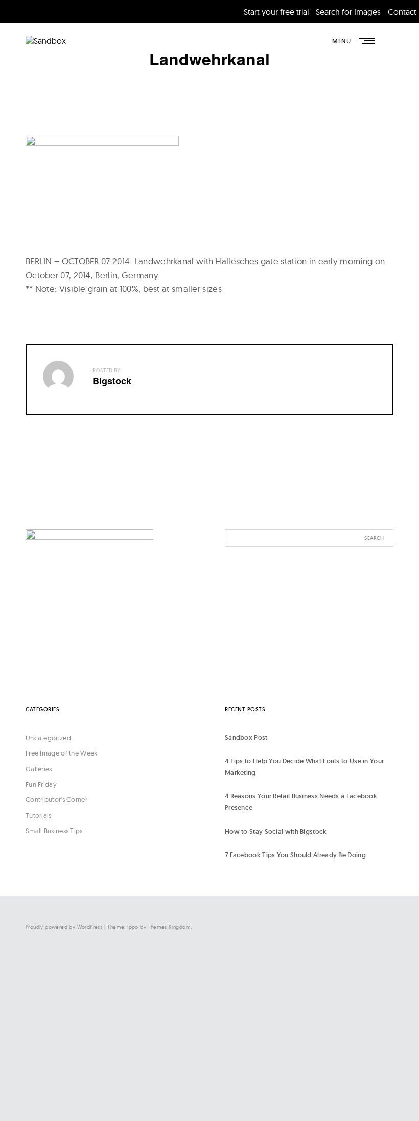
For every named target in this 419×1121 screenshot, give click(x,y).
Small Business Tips (54, 830)
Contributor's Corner (56, 799)
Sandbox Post (246, 737)
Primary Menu (368, 41)
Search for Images (348, 12)
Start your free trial (276, 12)
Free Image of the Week (62, 753)
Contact (402, 12)
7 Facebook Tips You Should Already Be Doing (295, 854)
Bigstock (111, 380)
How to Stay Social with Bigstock (276, 831)
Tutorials (39, 815)
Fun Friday (41, 784)
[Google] (291, 1088)
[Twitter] (291, 1005)
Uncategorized (48, 738)
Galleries (39, 769)
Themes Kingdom (169, 926)
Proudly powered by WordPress (64, 926)
